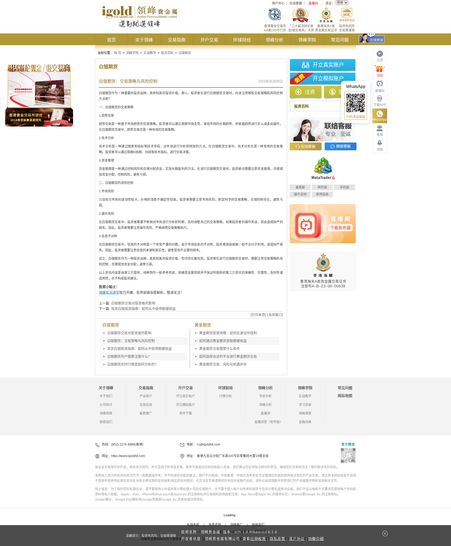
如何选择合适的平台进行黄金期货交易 (228, 356)
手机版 (344, 187)
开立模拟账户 (328, 78)
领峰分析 (274, 40)
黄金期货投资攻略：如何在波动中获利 (228, 333)
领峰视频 (106, 413)
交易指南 (177, 40)
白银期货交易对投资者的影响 (133, 303)
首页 (111, 40)
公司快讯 (106, 405)
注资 (310, 92)
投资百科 (167, 53)
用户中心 (278, 3)
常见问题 (340, 40)
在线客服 (295, 3)
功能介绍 (316, 539)
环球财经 (242, 40)
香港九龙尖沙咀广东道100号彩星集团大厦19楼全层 (233, 456)
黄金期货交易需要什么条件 (219, 349)
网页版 (322, 187)
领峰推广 (236, 525)
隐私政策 (277, 539)
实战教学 (150, 53)
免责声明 (215, 525)
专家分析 (265, 396)
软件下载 (185, 413)
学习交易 (305, 405)
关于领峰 (144, 40)
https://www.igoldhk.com (128, 456)
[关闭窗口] (275, 315)
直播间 (313, 3)
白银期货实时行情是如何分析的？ (132, 364)
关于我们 (106, 396)
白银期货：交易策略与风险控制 (131, 341)
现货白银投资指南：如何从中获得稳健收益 (143, 309)
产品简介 (146, 396)
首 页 (117, 53)
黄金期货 (202, 325)
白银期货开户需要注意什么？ (129, 356)
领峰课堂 (305, 413)
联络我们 (106, 422)
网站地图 (345, 396)
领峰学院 (307, 40)
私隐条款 (193, 525)
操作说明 (300, 194)
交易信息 (146, 405)
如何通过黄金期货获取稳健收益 (223, 341)
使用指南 (322, 194)
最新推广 (146, 413)
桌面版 (300, 187)
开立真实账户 (328, 65)
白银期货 (185, 53)
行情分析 (225, 396)
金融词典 (305, 422)
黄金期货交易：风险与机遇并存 (223, 364)
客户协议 (297, 539)
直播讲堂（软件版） (268, 422)
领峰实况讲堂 (109, 292)
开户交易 (209, 40)
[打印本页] (258, 315)
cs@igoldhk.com (208, 444)
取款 (344, 92)
